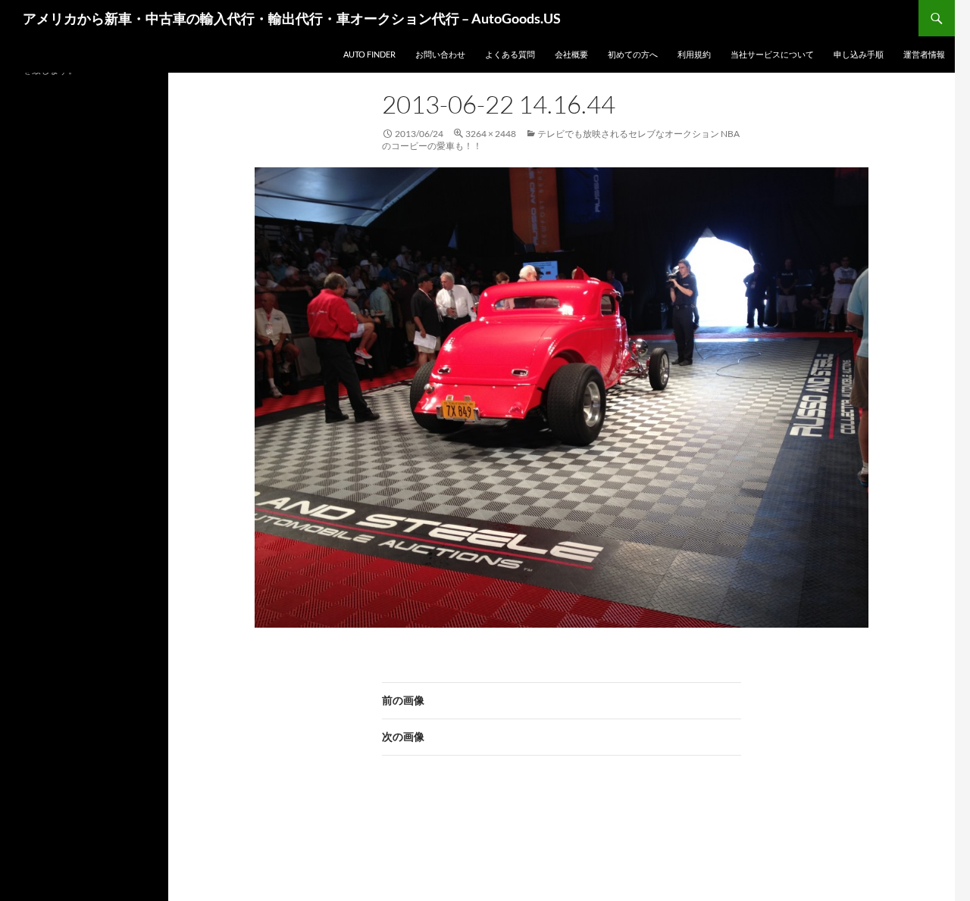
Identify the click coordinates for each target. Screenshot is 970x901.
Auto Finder (369, 54)
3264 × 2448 (490, 133)
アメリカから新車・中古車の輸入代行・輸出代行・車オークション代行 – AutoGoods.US (292, 18)
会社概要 (571, 54)
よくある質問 (510, 54)
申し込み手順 (859, 54)
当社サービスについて (772, 54)
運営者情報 (924, 54)
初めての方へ (633, 54)
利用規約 (694, 54)
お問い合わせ (440, 54)
